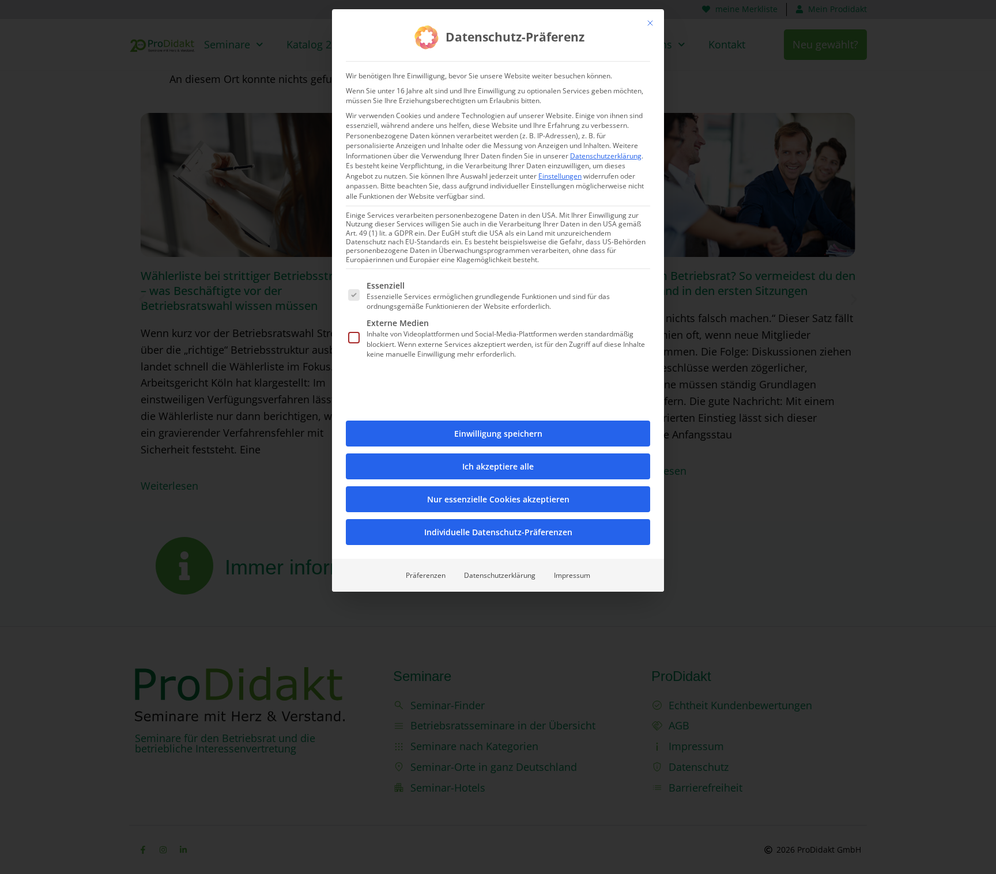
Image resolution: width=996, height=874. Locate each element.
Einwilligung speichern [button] (498, 433)
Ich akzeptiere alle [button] (498, 466)
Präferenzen (426, 575)
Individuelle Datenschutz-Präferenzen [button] (498, 532)
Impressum (572, 575)
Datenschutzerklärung (606, 156)
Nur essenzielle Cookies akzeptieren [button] (498, 499)
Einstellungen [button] (560, 176)
